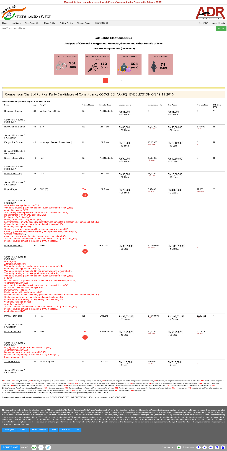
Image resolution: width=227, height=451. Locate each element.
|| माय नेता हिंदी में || (101, 23)
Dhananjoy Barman (13, 111)
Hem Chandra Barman (14, 127)
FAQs (77, 430)
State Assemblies (32, 23)
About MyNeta (218, 23)
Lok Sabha (16, 23)
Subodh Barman (12, 362)
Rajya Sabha (49, 23)
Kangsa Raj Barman (13, 142)
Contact (53, 430)
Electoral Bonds (83, 23)
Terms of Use (66, 430)
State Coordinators (39, 430)
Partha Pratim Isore (13, 316)
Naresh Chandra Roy (14, 158)
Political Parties (66, 23)
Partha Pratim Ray (12, 331)
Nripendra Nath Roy (13, 245)
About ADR (203, 23)
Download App (168, 447)
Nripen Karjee (10, 189)
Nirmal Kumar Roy (13, 174)
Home (4, 23)
